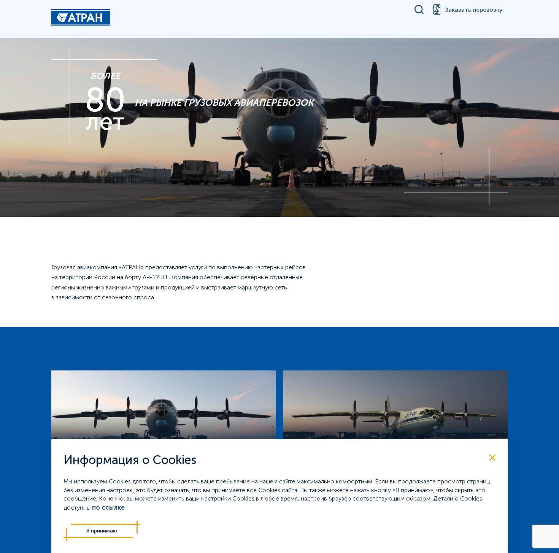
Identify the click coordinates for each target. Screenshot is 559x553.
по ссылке (108, 507)
